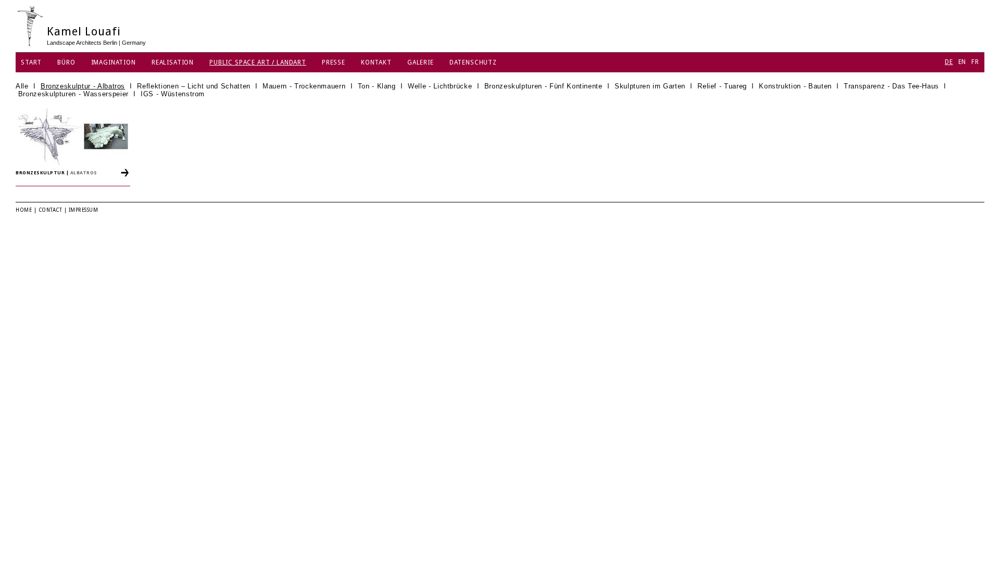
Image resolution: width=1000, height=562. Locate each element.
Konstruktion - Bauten (795, 86)
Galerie (420, 62)
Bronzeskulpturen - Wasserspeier (73, 94)
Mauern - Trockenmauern (303, 86)
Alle (22, 86)
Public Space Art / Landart (257, 62)
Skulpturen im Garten (650, 86)
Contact (51, 210)
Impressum (83, 210)
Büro (66, 62)
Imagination (113, 62)
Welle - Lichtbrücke (440, 86)
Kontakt (376, 62)
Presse (333, 62)
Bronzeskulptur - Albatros (83, 86)
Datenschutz (473, 62)
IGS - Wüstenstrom (173, 94)
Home (24, 210)
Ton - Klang (377, 86)
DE (949, 62)
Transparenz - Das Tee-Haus (891, 86)
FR (975, 62)
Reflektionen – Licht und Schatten (193, 86)
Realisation (173, 62)
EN (962, 62)
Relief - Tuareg (722, 86)
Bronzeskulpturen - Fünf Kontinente (543, 86)
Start (31, 62)
